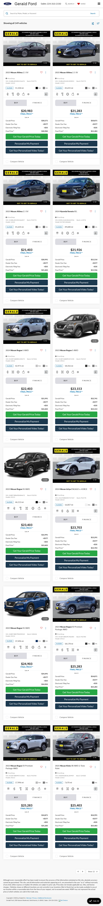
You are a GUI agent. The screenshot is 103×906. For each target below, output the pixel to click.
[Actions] (45, 72)
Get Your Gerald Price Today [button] (26, 136)
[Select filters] (92, 23)
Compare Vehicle (17, 161)
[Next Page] (82, 871)
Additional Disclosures (45, 898)
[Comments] (46, 94)
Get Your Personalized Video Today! (26, 150)
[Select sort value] (97, 23)
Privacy (34, 898)
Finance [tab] (37, 103)
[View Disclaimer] (29, 94)
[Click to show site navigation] (99, 4)
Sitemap (28, 898)
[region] (27, 125)
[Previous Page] (78, 871)
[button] (47, 48)
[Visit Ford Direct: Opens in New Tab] (63, 900)
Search (92, 13)
